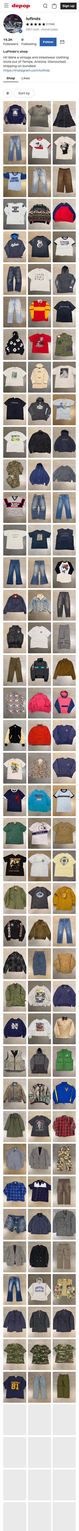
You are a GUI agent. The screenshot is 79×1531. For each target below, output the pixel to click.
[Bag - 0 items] (54, 6)
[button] (40, 24)
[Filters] (7, 93)
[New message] (62, 42)
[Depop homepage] (21, 6)
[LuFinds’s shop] (13, 24)
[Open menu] (6, 5)
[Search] (45, 6)
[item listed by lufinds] (14, 116)
